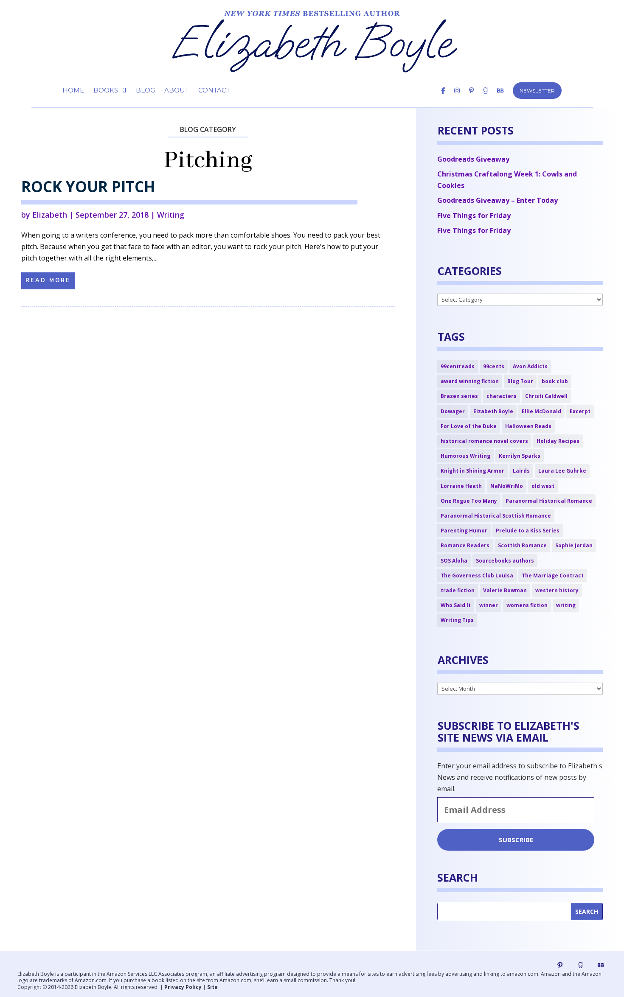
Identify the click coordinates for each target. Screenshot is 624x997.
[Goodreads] (580, 965)
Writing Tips (457, 620)
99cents (493, 366)
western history (557, 590)
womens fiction (527, 605)
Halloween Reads (528, 426)
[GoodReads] (485, 97)
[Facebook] (443, 97)
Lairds (521, 470)
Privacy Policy (183, 987)
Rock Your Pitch (88, 186)
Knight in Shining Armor (472, 470)
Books (105, 90)
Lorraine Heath (461, 486)
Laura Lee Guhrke (562, 470)
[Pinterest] (471, 97)
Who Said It (456, 605)
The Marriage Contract (553, 575)
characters (501, 396)
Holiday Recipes (558, 441)
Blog (145, 90)
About (176, 90)
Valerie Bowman (505, 590)
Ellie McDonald (541, 411)
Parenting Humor (464, 530)
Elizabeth (49, 215)
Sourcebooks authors (505, 560)
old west (542, 486)
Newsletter (537, 90)
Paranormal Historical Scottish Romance (496, 515)
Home (73, 90)
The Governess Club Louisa (477, 575)
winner (488, 605)
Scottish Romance (522, 545)
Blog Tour (520, 381)
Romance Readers (465, 545)
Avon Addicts (530, 366)
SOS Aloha (454, 560)
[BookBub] (500, 97)
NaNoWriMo (506, 486)
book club (555, 381)
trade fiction (458, 590)
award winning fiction (470, 381)
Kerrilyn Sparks (519, 455)
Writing (170, 215)
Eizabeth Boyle (493, 411)
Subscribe (516, 839)
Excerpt (580, 411)
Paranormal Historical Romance (549, 500)
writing (566, 605)
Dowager (453, 411)
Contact (214, 90)
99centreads (458, 366)
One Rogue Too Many (469, 500)
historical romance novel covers (484, 441)
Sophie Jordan (574, 545)
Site (212, 987)
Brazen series (459, 396)
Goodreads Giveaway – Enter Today (497, 200)
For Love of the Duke (469, 426)
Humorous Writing (465, 455)
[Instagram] (457, 97)
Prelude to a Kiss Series (527, 530)
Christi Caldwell (546, 396)
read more (47, 280)
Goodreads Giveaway (473, 159)
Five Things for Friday (474, 215)
